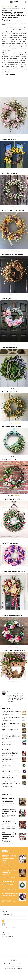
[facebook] (7, 704)
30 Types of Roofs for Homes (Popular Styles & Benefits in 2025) (11, 712)
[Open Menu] (2, 2)
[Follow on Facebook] (11, 960)
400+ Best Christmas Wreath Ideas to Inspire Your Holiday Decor (11, 764)
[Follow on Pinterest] (9, 704)
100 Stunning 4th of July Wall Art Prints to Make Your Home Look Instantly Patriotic (11, 753)
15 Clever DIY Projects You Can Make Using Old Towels (11, 742)
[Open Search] (25, 2)
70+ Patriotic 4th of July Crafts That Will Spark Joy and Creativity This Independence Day (11, 783)
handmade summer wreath (12, 47)
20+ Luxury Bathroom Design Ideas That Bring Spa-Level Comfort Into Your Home (11, 736)
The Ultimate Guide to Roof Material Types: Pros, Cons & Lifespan (11, 718)
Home (3, 7)
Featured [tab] (5, 851)
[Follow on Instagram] (14, 960)
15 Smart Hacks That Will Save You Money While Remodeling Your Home (11, 724)
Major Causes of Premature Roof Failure (10, 729)
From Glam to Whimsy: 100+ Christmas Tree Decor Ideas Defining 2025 (11, 759)
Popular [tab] (10, 851)
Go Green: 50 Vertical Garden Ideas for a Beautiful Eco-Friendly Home (10, 776)
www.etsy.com (16, 206)
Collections (10, 7)
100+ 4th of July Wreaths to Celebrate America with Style (10, 770)
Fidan (4, 23)
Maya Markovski (6, 840)
